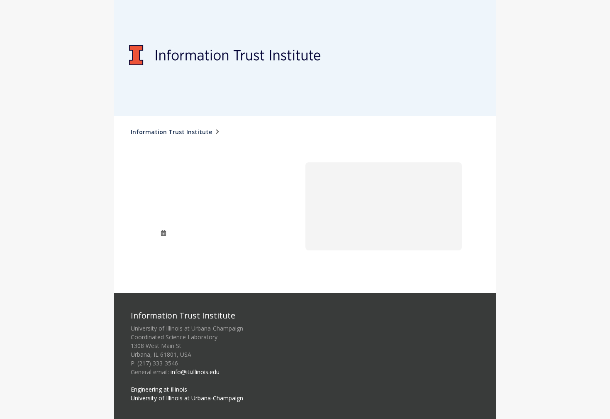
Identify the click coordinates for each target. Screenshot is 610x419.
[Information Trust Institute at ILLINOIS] (305, 4)
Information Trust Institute (171, 132)
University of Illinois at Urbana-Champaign (187, 398)
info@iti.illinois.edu (195, 372)
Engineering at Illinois (159, 389)
